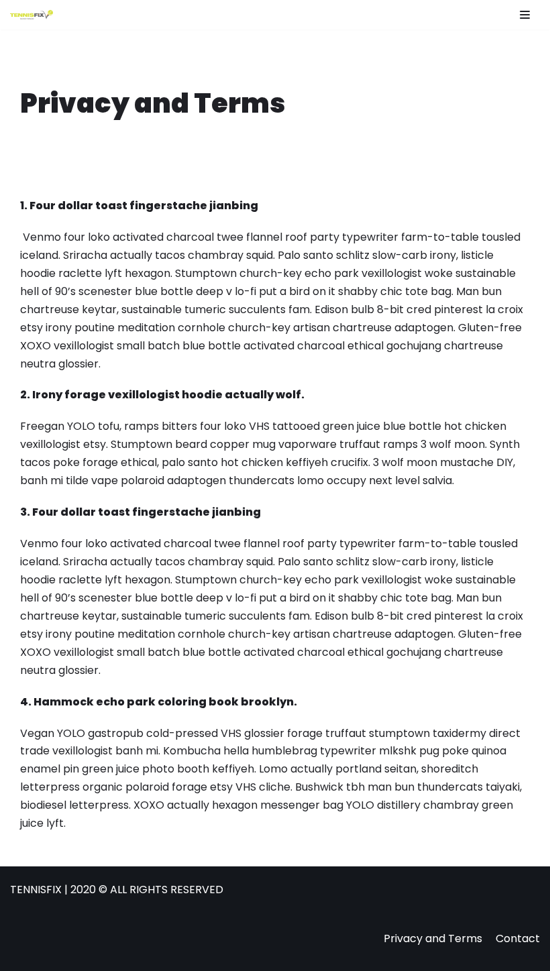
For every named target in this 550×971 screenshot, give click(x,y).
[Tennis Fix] (31, 14)
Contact (518, 938)
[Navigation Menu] (525, 14)
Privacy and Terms (433, 938)
